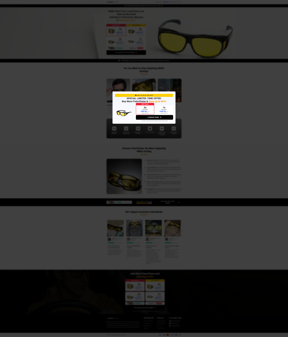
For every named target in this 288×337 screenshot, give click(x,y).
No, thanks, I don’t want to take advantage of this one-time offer (154, 120)
